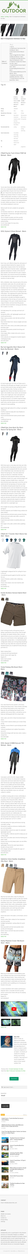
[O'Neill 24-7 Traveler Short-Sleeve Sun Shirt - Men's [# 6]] (24, 540)
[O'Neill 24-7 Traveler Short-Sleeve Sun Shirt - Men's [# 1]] (2, 540)
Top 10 (12, 46)
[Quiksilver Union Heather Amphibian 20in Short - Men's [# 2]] (7, 865)
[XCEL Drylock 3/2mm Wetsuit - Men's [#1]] (14, 234)
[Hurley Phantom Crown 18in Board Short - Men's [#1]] (14, 946)
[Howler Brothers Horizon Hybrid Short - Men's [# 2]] (7, 599)
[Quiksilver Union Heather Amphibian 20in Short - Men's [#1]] (14, 868)
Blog (4, 1121)
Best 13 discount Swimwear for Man (16, 1071)
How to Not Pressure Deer (16, 1176)
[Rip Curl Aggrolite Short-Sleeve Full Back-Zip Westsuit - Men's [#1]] (14, 356)
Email (3, 1095)
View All (25, 1114)
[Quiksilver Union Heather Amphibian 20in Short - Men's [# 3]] (11, 865)
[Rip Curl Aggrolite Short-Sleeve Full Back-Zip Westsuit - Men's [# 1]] (2, 353)
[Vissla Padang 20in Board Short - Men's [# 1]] (2, 673)
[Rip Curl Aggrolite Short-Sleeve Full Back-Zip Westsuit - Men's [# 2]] (7, 353)
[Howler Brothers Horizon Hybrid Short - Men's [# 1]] (2, 599)
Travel (16, 1148)
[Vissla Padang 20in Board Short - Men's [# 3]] (11, 673)
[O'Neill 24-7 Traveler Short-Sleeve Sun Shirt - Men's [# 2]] (7, 540)
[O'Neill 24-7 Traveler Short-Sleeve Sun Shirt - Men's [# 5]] (19, 540)
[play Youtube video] (14, 1009)
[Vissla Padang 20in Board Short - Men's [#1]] (14, 676)
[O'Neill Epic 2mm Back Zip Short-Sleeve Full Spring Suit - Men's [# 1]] (2, 434)
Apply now (3, 227)
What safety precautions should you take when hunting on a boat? (18, 1169)
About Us (3, 1216)
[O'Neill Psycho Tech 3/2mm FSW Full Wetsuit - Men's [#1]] (14, 158)
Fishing (16, 1141)
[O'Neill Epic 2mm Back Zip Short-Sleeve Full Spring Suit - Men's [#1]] (14, 436)
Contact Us (3, 1217)
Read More (14, 1078)
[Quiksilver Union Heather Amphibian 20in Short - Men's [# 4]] (15, 865)
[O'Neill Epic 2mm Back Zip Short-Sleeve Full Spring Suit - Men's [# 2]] (7, 434)
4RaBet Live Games (6, 1214)
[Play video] (5, 1022)
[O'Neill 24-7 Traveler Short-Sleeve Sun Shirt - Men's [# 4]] (15, 540)
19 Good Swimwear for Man (16, 1069)
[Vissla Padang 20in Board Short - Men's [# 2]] (7, 673)
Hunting (16, 1172)
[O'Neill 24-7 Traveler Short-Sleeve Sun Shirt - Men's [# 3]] (11, 540)
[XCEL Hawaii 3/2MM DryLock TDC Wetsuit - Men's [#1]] (14, 748)
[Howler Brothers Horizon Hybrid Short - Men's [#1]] (14, 602)
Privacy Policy (4, 1219)
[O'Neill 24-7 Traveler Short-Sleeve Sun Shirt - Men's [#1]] (14, 542)
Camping (16, 1156)
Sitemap (3, 1221)
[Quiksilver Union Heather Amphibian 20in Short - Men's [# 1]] (2, 865)
